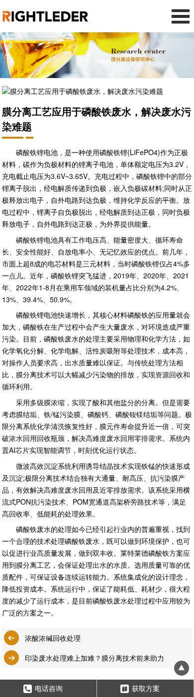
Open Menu (180, 16)
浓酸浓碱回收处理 (53, 638)
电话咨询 (49, 688)
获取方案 (146, 688)
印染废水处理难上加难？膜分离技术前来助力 (94, 658)
